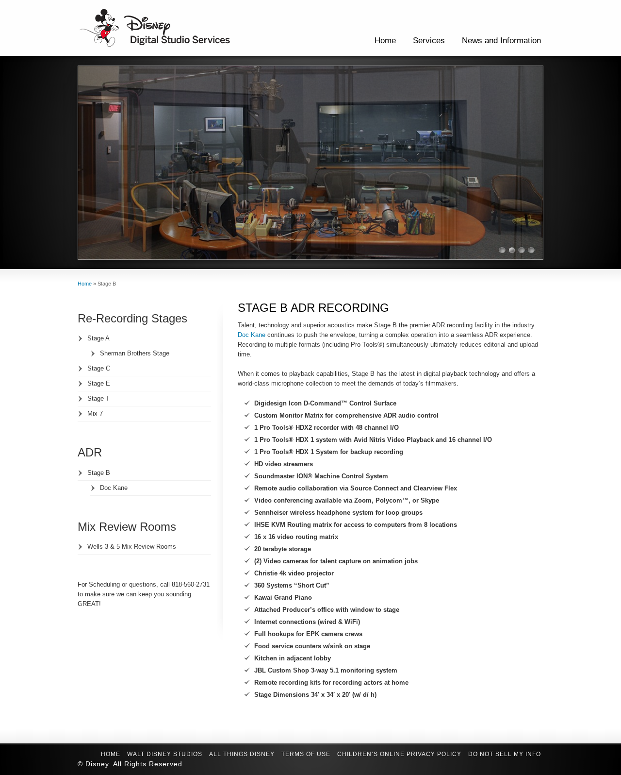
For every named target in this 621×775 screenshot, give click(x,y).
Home (385, 40)
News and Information (501, 40)
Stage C (98, 368)
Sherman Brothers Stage (134, 353)
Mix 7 (95, 413)
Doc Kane (251, 334)
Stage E (98, 383)
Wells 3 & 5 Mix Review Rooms (131, 546)
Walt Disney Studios (164, 754)
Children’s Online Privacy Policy (399, 754)
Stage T (98, 398)
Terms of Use (305, 754)
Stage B (98, 472)
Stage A (98, 338)
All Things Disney (242, 754)
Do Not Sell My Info (504, 754)
